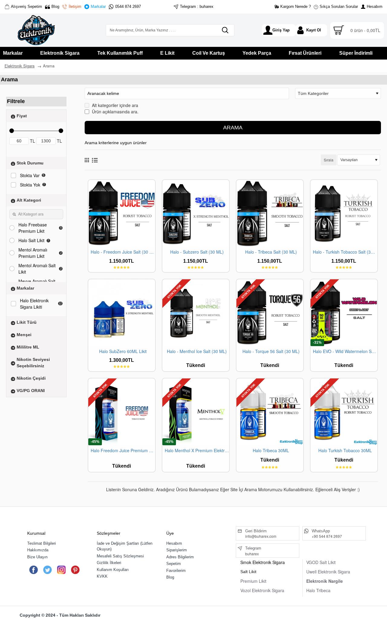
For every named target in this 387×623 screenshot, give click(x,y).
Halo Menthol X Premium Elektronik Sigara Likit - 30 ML (197, 450)
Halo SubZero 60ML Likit (123, 351)
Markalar (25, 287)
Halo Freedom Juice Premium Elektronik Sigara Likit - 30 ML (123, 450)
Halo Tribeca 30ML (271, 450)
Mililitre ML (28, 346)
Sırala (328, 159)
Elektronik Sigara (19, 66)
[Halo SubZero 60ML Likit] (121, 312)
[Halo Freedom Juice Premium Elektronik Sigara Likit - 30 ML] (121, 411)
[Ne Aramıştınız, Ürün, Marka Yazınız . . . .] (225, 30)
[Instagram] (61, 569)
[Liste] (95, 160)
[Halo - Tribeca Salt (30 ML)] (269, 213)
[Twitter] (47, 569)
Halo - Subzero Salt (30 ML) (197, 252)
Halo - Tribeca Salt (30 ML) (271, 252)
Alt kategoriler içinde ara (114, 105)
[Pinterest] (75, 569)
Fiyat (22, 115)
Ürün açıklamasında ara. (114, 112)
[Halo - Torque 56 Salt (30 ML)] (269, 312)
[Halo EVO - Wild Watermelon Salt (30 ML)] (344, 312)
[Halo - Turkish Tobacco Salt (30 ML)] (344, 213)
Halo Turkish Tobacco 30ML (345, 450)
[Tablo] (87, 160)
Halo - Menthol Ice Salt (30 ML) (197, 351)
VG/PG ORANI (31, 390)
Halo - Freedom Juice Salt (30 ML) (123, 252)
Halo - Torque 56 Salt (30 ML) (271, 351)
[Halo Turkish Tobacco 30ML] (344, 411)
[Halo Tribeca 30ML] (269, 411)
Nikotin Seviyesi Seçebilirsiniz (33, 362)
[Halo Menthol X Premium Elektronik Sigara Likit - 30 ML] (195, 411)
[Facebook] (33, 569)
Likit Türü (27, 322)
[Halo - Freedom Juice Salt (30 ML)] (121, 213)
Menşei (24, 334)
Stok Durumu (30, 162)
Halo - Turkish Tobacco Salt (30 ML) (345, 252)
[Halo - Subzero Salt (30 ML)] (195, 213)
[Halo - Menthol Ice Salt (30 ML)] (195, 312)
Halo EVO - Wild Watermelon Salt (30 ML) (345, 351)
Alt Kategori (29, 199)
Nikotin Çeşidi (31, 377)
